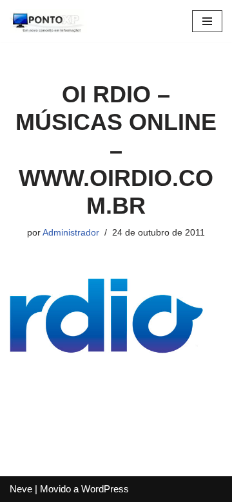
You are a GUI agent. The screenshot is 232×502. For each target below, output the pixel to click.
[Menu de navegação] (207, 21)
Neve (21, 488)
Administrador (71, 232)
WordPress (105, 488)
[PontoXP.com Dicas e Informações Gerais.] (48, 21)
